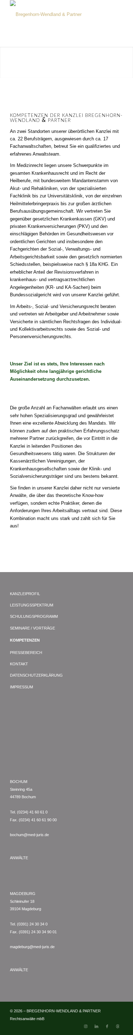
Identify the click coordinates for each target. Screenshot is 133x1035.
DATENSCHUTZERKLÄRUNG (36, 675)
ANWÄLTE (19, 858)
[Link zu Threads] (117, 1026)
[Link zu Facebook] (107, 1026)
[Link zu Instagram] (86, 1026)
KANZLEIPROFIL (25, 594)
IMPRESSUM (21, 687)
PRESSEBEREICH (26, 652)
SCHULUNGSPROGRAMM (34, 616)
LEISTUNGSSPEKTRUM (31, 605)
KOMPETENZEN (25, 640)
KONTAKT (19, 664)
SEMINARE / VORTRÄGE (32, 628)
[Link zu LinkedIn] (96, 1026)
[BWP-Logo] (55, 14)
